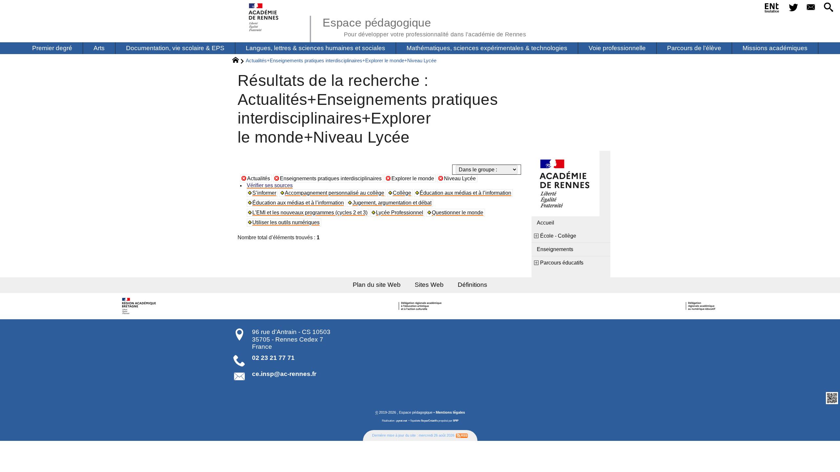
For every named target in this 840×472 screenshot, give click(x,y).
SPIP (455, 420)
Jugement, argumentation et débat (391, 203)
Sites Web (429, 284)
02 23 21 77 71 (273, 357)
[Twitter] (793, 7)
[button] (828, 7)
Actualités (258, 178)
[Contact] (811, 7)
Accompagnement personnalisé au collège (334, 193)
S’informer (264, 193)
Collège (402, 193)
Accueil (545, 223)
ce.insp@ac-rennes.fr (284, 373)
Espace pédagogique (424, 26)
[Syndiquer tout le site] (461, 435)
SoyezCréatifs (429, 420)
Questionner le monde (457, 212)
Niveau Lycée (460, 178)
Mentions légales (450, 412)
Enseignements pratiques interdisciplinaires (331, 178)
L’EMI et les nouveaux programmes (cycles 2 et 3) (310, 212)
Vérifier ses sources (270, 185)
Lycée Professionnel (399, 212)
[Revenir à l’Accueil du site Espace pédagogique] (264, 17)
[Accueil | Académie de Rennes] (140, 306)
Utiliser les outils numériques (286, 222)
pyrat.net (401, 420)
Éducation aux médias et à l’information (465, 193)
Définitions (472, 284)
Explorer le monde (412, 178)
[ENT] (772, 9)
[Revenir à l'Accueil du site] (238, 61)
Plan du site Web (377, 284)
